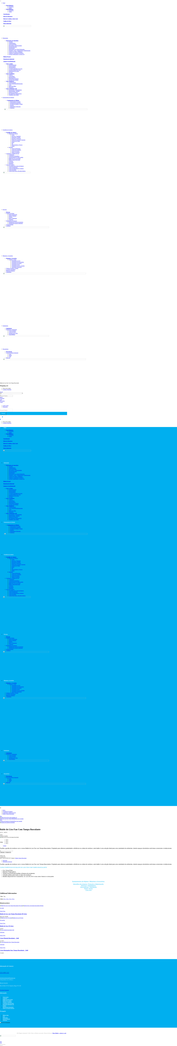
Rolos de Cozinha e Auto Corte (10, 18)
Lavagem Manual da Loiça (15, 70)
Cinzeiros (11, 161)
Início (4, 810)
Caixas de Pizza (12, 332)
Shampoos (11, 87)
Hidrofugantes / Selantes (14, 91)
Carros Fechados (12, 169)
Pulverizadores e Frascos (17, 144)
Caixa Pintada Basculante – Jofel (9, 938)
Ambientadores (12, 43)
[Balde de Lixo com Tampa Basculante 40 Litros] (21, 905)
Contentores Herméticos (14, 156)
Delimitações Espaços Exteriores (16, 222)
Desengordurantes (13, 46)
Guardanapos (6, 14)
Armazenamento (9, 224)
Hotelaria (11, 147)
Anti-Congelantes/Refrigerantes (16, 83)
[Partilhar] (3, 1044)
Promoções (5, 406)
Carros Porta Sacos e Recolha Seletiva (17, 171)
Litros (1, 842)
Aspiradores (8, 272)
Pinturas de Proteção (13, 92)
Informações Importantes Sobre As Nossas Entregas (8, 1007)
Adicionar (2, 852)
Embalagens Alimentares (11, 329)
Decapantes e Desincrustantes (15, 45)
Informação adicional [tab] (7, 861)
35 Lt (10, 899)
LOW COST (6, 405)
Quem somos (6, 997)
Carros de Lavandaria (16, 149)
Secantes (11, 72)
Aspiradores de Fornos (17, 263)
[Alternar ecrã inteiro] (1, 1044)
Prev (1, 816)
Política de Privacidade (8, 999)
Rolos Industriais (7, 23)
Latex (10, 354)
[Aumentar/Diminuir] (0, 1044)
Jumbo (10, 8)
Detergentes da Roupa (14, 78)
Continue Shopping (7, 389)
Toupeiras (11, 219)
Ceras (10, 85)
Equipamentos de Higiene (8, 97)
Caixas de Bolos (12, 330)
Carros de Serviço (15, 151)
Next (1, 820)
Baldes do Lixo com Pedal (14, 158)
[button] (1, 392)
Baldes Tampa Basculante (14, 159)
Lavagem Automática (10, 269)
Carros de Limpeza (10, 164)
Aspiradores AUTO (16, 260)
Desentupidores (12, 67)
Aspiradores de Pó (16, 264)
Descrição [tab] (5, 860)
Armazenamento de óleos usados (16, 157)
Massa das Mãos (12, 86)
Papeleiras (11, 163)
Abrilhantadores (12, 82)
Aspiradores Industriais (17, 267)
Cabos (13, 135)
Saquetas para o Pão (13, 333)
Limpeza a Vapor (12, 259)
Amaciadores (12, 76)
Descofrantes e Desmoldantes (15, 90)
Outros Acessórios (16, 152)
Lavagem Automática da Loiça (15, 68)
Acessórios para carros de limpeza (16, 166)
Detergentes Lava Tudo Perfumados (17, 49)
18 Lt (7, 899)
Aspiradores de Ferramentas (18, 262)
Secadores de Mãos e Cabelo (16, 104)
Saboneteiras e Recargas (15, 106)
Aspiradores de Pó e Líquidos (18, 265)
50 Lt (13, 899)
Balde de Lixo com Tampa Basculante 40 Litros (13, 914)
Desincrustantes (12, 66)
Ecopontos (11, 162)
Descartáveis (5, 349)
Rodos (13, 146)
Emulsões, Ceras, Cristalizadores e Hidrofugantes (19, 50)
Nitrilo (10, 355)
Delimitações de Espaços (11, 220)
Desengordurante (12, 65)
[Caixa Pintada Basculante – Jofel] (7, 930)
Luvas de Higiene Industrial (12, 352)
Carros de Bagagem (16, 148)
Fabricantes (5, 1017)
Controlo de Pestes (10, 213)
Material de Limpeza (13, 133)
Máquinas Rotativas (10, 270)
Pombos (10, 217)
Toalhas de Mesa (7, 21)
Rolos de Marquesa (7, 16)
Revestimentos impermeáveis (15, 93)
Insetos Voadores (12, 215)
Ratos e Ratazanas (13, 218)
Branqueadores (12, 77)
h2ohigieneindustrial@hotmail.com (7, 978)
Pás (12, 143)
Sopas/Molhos (12, 334)
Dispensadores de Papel (15, 101)
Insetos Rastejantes (13, 214)
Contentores (11, 154)
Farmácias (12, 107)
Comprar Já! (8, 852)
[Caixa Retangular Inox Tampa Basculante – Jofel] (9, 942)
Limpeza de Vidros (16, 141)
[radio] (7, 839)
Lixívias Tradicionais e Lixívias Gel (16, 54)
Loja (4, 1016)
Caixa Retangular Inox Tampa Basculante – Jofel (14, 950)
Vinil (10, 356)
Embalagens (5, 325)
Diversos (5, 209)
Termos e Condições (7, 1002)
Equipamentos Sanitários (15, 102)
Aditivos (11, 75)
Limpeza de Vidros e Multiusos (15, 51)
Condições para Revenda (8, 1003)
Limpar (4, 845)
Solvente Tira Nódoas (13, 80)
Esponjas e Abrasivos (16, 138)
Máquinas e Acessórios (8, 255)
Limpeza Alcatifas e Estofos (12, 268)
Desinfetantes (12, 48)
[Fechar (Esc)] (4, 1044)
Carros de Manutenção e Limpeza (16, 168)
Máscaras (8, 357)
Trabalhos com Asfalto (14, 95)
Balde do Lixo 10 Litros (6, 926)
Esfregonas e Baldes (16, 137)
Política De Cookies (7, 1000)
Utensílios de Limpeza (8, 129)
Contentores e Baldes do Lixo (12, 153)
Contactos (5, 998)
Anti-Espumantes (12, 44)
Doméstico (11, 6)
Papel (4, 3)
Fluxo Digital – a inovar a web (59, 1033)
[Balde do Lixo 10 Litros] (11, 917)
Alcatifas (11, 41)
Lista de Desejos (6, 1019)
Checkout (5, 1020)
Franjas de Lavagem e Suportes (18, 139)
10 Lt (4, 899)
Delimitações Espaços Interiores (16, 223)
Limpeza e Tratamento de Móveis (16, 53)
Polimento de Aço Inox (14, 71)
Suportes (12, 105)
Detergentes (5, 38)
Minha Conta (6, 1015)
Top (1, 1041)
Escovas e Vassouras (16, 136)
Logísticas (8, 225)
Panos (13, 142)
